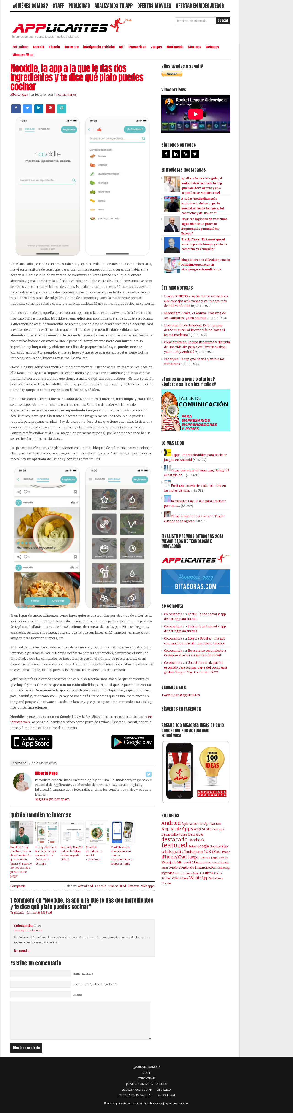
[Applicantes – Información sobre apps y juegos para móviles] (73, 32)
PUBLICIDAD (79, 5)
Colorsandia (23, 925)
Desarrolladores (174, 834)
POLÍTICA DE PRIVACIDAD (134, 1095)
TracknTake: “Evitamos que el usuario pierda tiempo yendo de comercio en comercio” (204, 244)
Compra (218, 829)
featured (174, 844)
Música (197, 862)
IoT (121, 47)
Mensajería (168, 862)
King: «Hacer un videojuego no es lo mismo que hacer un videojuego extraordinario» (205, 264)
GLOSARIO (164, 1089)
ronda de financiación (198, 867)
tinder (218, 873)
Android (38, 47)
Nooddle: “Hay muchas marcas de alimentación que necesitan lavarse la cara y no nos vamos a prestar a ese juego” (21, 861)
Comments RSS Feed (39, 912)
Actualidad (20, 47)
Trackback (17, 912)
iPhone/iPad (137, 47)
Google (203, 846)
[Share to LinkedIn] (38, 112)
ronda (173, 867)
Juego (193, 857)
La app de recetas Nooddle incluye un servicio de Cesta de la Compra (46, 855)
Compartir (17, 886)
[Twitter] (149, 774)
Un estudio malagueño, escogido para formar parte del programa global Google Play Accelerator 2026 (195, 667)
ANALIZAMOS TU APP (114, 5)
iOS (207, 851)
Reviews (133, 886)
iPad (216, 851)
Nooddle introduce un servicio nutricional (94, 853)
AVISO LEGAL (167, 1095)
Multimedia (174, 47)
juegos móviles (219, 857)
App (165, 828)
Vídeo (175, 878)
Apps (187, 828)
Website (77, 994)
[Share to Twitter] (27, 112)
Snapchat (198, 873)
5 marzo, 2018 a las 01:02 (28, 930)
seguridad (167, 873)
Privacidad (218, 862)
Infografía (174, 851)
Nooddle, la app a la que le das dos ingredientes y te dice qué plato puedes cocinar (76, 77)
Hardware (71, 47)
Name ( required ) (83, 973)
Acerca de (19, 763)
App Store (203, 828)
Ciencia (54, 47)
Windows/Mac (23, 54)
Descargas (196, 834)
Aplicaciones (192, 823)
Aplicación (212, 823)
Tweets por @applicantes (180, 695)
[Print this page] (61, 112)
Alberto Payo (19, 94)
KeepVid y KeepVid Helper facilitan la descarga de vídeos (72, 853)
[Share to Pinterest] (50, 112)
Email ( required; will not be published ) (95, 984)
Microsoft (184, 862)
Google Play (219, 846)
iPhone (226, 852)
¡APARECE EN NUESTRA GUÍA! (146, 1084)
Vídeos (184, 878)
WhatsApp (198, 877)
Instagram (193, 851)
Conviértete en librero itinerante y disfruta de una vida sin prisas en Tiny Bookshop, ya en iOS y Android (197, 347)
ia (162, 852)
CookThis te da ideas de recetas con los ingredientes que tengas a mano (121, 855)
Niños (207, 862)
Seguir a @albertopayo (52, 799)
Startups (194, 47)
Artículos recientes (44, 763)
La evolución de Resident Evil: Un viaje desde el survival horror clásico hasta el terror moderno (194, 330)
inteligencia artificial (99, 47)
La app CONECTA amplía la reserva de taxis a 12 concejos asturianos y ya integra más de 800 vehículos (196, 301)
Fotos (192, 846)
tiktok (209, 873)
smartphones (183, 873)
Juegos (156, 47)
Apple (176, 828)
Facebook (196, 839)
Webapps (212, 47)
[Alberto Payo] (22, 789)
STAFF (58, 5)
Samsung (223, 868)
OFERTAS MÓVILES (154, 5)
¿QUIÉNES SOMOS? (30, 5)
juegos (204, 857)
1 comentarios (66, 94)
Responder (22, 950)
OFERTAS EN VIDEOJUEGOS (200, 5)
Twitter (166, 878)
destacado (174, 839)
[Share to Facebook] (16, 112)
